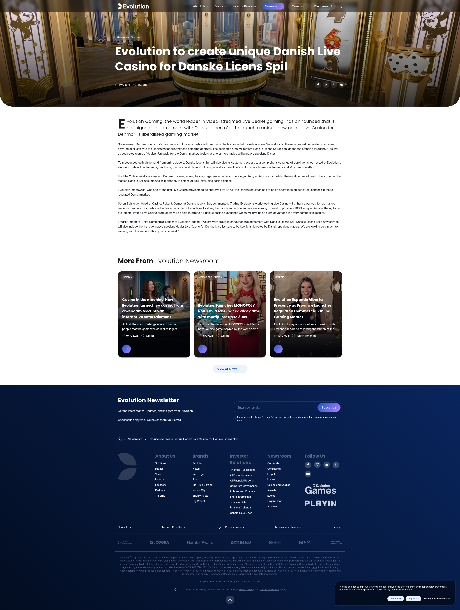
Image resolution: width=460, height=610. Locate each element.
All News (272, 506)
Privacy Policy (269, 417)
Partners (160, 490)
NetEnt (196, 468)
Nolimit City (199, 490)
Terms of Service (269, 589)
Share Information (240, 496)
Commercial (274, 468)
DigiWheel (199, 501)
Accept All (395, 598)
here (314, 567)
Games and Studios (278, 484)
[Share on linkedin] (326, 84)
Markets (272, 479)
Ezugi (196, 479)
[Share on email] (342, 84)
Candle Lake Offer (241, 512)
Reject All (413, 598)
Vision (158, 474)
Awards (271, 490)
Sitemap (337, 527)
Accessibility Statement (288, 527)
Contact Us (124, 527)
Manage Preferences (435, 598)
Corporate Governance (244, 485)
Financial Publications (242, 469)
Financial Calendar (241, 507)
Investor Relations (244, 6)
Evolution (198, 463)
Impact (159, 468)
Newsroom (272, 6)
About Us (199, 6)
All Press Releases (241, 475)
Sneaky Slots (200, 495)
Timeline (160, 495)
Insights (271, 474)
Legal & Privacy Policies (230, 527)
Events (271, 495)
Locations (161, 484)
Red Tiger (199, 474)
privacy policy (363, 589)
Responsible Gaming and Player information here (250, 574)
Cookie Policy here (288, 570)
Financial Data (238, 502)
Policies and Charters (242, 491)
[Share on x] (334, 84)
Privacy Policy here (193, 570)
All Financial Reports (242, 480)
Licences (160, 479)
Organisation (274, 501)
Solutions (160, 463)
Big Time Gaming (203, 484)
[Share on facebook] (318, 84)
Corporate (273, 463)
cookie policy (383, 589)
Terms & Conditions (173, 527)
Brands (219, 6)
